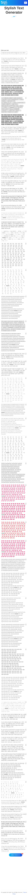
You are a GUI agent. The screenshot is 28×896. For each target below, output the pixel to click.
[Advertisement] (14, 34)
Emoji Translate (16, 854)
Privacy (14, 894)
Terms (24, 892)
